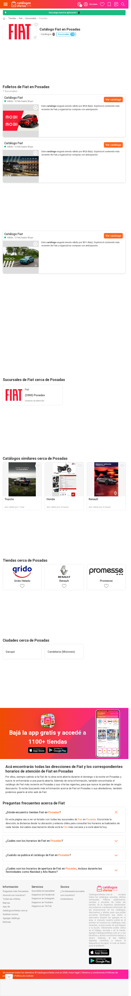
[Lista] (116, 4)
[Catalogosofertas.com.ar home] (21, 4)
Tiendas (12, 18)
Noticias (7, 922)
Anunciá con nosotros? (14, 895)
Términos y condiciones (93, 972)
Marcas (6, 903)
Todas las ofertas (11, 899)
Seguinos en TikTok (42, 906)
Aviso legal (74, 972)
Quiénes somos (10, 914)
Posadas (53, 812)
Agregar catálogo (11, 918)
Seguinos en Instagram (43, 898)
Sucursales (30, 18)
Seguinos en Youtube (42, 902)
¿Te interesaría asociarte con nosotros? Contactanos (72, 895)
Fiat (21, 18)
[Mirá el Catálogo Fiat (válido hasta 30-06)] (21, 120)
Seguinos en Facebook (43, 894)
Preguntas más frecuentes (15, 891)
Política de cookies (24, 976)
